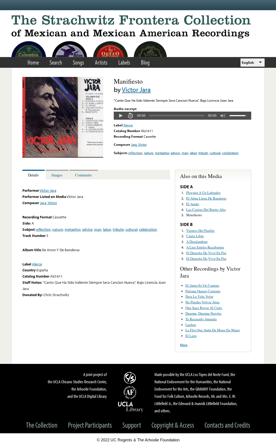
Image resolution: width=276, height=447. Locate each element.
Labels (124, 62)
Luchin (190, 324)
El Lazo (191, 335)
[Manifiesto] (62, 156)
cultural (215, 153)
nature (148, 153)
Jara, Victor (139, 144)
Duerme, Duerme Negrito (203, 313)
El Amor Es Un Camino (202, 285)
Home (33, 62)
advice (175, 153)
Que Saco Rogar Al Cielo (203, 307)
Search (56, 62)
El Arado (192, 203)
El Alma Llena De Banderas (206, 198)
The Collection (41, 425)
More (184, 345)
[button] (121, 115)
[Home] (138, 26)
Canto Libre (195, 235)
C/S (130, 378)
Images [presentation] (57, 175)
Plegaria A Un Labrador (203, 192)
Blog (145, 62)
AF (130, 392)
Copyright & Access (172, 425)
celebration (230, 153)
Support (131, 425)
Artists (101, 62)
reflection (135, 153)
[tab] (34, 175)
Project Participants (90, 425)
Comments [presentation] (83, 175)
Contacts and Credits (227, 425)
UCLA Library (130, 406)
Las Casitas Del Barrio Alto (206, 209)
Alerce (128, 125)
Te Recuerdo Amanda (201, 319)
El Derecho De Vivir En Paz (206, 252)
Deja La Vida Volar (199, 296)
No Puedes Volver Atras (202, 302)
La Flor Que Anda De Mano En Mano (212, 330)
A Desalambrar (197, 241)
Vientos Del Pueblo (200, 230)
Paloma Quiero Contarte (202, 291)
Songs (78, 62)
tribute (203, 153)
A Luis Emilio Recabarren (205, 247)
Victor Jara (136, 89)
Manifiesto (194, 214)
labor (193, 153)
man (185, 153)
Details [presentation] (33, 175)
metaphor (162, 153)
